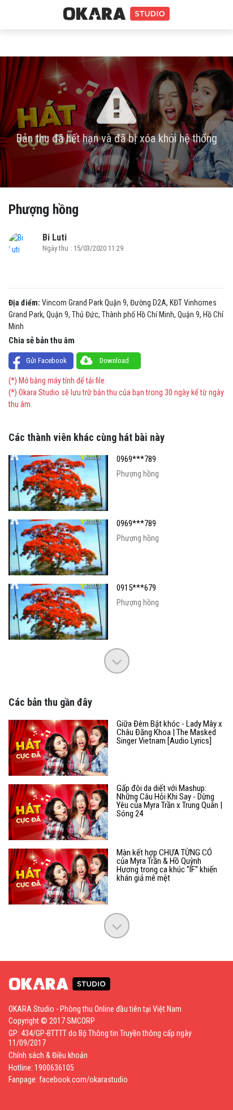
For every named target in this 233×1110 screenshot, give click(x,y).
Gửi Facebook (46, 360)
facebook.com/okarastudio (83, 1079)
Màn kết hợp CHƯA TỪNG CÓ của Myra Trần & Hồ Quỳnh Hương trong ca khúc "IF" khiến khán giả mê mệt (166, 865)
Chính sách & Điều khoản (48, 1055)
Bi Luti (54, 237)
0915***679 (136, 588)
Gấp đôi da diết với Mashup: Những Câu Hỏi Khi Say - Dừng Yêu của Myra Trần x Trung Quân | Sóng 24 (169, 801)
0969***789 (136, 459)
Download (114, 360)
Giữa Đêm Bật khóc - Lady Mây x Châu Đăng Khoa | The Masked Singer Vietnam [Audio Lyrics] (169, 732)
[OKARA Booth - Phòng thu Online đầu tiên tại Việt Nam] (116, 14)
